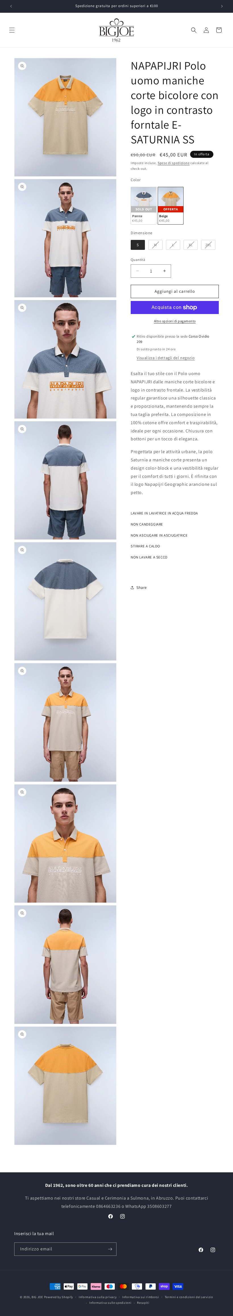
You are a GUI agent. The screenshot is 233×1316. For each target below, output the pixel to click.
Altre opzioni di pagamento (175, 321)
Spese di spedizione (174, 163)
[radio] (144, 206)
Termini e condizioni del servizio (189, 1297)
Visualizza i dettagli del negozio (166, 357)
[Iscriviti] (110, 1249)
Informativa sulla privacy (98, 1297)
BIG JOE (37, 1297)
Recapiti (143, 1303)
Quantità (138, 259)
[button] (12, 30)
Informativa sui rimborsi (140, 1297)
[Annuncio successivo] (222, 6)
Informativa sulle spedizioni (110, 1303)
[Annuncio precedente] (11, 6)
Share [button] (141, 587)
